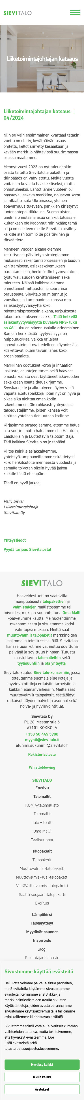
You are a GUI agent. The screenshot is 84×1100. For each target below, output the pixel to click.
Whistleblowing (42, 767)
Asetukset (42, 1089)
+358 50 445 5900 (42, 734)
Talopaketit (42, 851)
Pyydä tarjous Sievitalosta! (27, 549)
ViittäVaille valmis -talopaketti (42, 886)
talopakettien (54, 601)
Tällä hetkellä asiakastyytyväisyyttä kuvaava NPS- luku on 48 (40, 322)
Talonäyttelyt (42, 923)
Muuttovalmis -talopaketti (42, 868)
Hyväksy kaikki (42, 1064)
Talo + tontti (42, 822)
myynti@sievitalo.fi (42, 740)
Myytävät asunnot (42, 932)
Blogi (42, 949)
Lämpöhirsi (42, 914)
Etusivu (42, 788)
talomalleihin (49, 657)
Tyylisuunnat (42, 840)
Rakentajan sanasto (42, 958)
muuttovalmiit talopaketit (29, 635)
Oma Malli (71, 612)
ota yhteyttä (55, 663)
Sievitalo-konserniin (51, 672)
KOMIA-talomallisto (42, 805)
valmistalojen (25, 607)
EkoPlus (42, 903)
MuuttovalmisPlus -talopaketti (42, 877)
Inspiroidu (42, 940)
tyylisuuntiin (28, 663)
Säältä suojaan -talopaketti (42, 894)
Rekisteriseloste (42, 754)
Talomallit (42, 796)
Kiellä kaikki (42, 1077)
